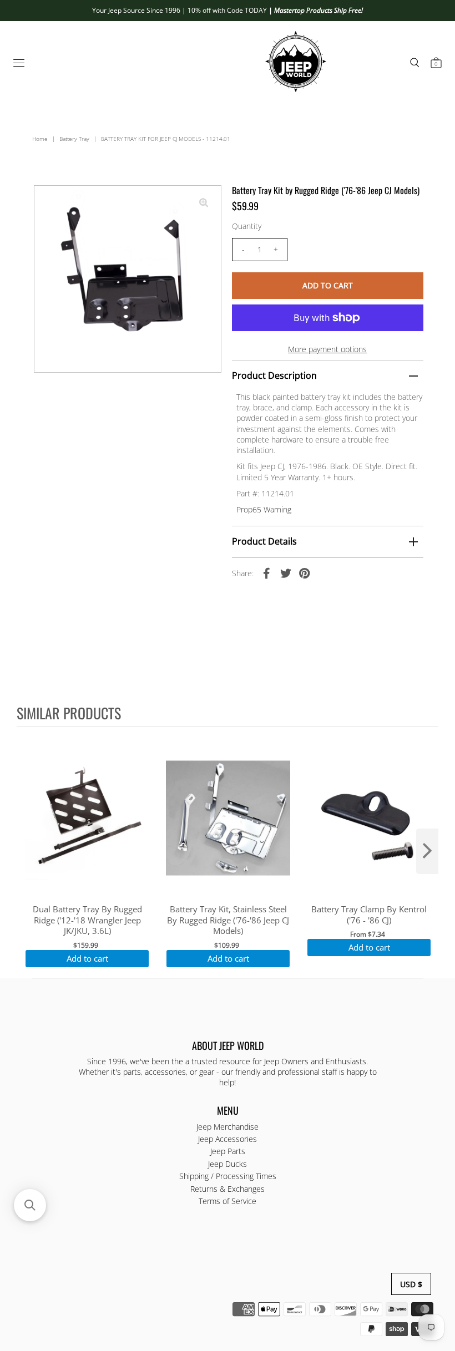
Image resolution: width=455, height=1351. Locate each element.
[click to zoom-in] (203, 203)
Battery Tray (74, 139)
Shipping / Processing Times (227, 1176)
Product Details (264, 541)
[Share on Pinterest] (304, 573)
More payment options (327, 349)
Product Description (274, 375)
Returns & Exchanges (227, 1189)
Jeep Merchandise (227, 1126)
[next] (427, 851)
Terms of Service (227, 1201)
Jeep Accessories (227, 1139)
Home (40, 139)
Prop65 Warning (263, 509)
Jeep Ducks (227, 1164)
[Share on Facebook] (267, 573)
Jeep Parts (227, 1151)
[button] (30, 1205)
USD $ (411, 1284)
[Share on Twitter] (285, 573)
